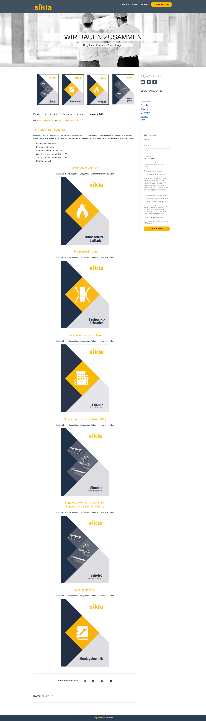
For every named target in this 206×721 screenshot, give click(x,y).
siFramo (144, 116)
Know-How (146, 101)
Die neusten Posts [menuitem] (161, 4)
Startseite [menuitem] (125, 4)
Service (144, 109)
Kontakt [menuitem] (135, 4)
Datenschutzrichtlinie (156, 217)
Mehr (143, 120)
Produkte (145, 105)
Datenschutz (101, 718)
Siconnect (145, 113)
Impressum (109, 718)
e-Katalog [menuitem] (145, 4)
